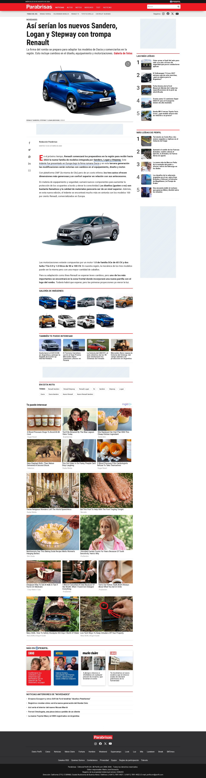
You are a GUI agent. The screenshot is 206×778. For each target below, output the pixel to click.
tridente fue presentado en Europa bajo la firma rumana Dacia (69, 163)
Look (127, 752)
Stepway (112, 389)
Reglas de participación (129, 760)
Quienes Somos (78, 760)
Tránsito (144, 760)
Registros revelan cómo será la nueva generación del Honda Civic (58, 703)
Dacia (43, 394)
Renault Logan (84, 389)
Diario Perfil (37, 752)
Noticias (59, 7)
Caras (47, 752)
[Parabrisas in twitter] (173, 13)
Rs (94, 389)
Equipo (114, 760)
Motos (78, 7)
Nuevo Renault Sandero (85, 394)
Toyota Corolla (87, 14)
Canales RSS (63, 760)
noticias (66, 654)
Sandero (102, 389)
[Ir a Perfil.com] (175, 2)
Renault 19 (75, 14)
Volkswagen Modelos (61, 14)
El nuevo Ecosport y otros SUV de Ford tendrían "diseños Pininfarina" (59, 699)
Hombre (92, 752)
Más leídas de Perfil (149, 132)
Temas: (42, 389)
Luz (134, 752)
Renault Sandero (53, 389)
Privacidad (104, 760)
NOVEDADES (31, 19)
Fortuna (82, 752)
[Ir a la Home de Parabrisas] (39, 7)
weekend (120, 654)
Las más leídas (145, 56)
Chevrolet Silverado (103, 14)
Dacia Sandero (54, 394)
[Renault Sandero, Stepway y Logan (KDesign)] (47, 301)
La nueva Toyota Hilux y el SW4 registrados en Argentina (53, 716)
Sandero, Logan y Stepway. (107, 160)
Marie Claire (70, 752)
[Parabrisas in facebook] (168, 13)
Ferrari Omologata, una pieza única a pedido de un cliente (54, 712)
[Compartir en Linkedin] (29, 163)
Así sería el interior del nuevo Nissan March (48, 707)
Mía (141, 752)
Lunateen (150, 752)
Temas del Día (32, 14)
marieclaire (93, 654)
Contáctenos (92, 760)
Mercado (89, 7)
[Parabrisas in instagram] (164, 13)
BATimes (170, 752)
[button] (128, 64)
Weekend (103, 752)
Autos (70, 7)
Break (160, 752)
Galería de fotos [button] (123, 53)
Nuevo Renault (68, 394)
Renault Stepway (69, 389)
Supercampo (116, 752)
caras (38, 654)
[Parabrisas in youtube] (177, 14)
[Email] (29, 170)
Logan (121, 389)
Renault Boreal (45, 14)
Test (98, 7)
